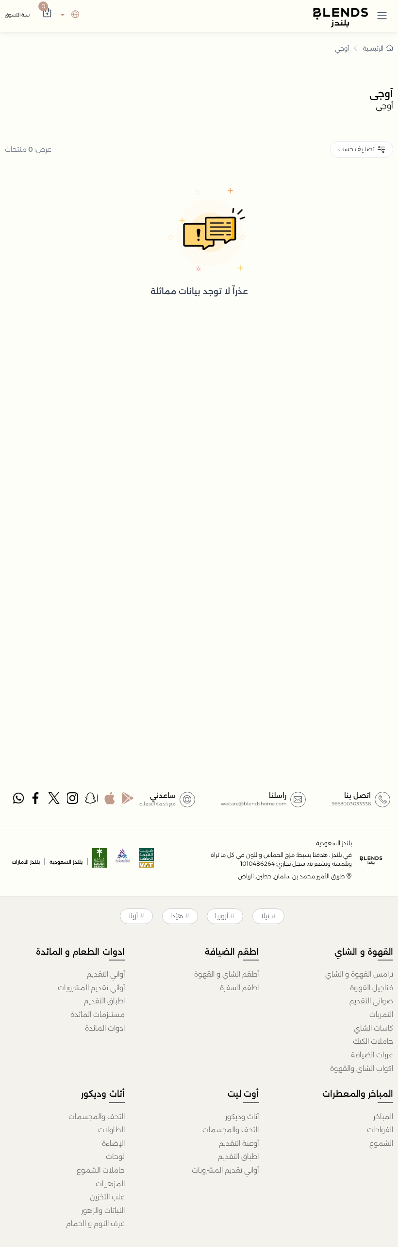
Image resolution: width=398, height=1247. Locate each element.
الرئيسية (373, 48)
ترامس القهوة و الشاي (359, 974)
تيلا (265, 916)
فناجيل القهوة (371, 987)
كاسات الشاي (373, 1028)
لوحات (115, 1156)
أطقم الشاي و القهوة (226, 974)
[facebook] (36, 800)
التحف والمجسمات (230, 1129)
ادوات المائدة (105, 1028)
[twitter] (54, 800)
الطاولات (111, 1129)
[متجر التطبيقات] (109, 800)
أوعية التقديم (239, 1143)
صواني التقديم (371, 1001)
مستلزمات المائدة (97, 1014)
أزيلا (133, 916)
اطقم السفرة (239, 987)
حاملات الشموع (101, 1170)
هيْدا (176, 916)
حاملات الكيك (373, 1041)
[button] (382, 15)
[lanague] (68, 15)
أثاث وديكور (242, 1116)
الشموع (381, 1143)
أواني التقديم (106, 974)
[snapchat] (91, 800)
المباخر (383, 1116)
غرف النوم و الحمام (95, 1223)
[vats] (146, 861)
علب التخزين (107, 1197)
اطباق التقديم (104, 1001)
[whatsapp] (18, 800)
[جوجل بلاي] (127, 800)
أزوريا (221, 916)
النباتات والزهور (103, 1210)
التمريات (381, 1014)
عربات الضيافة (372, 1055)
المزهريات (110, 1183)
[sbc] (123, 861)
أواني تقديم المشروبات (91, 987)
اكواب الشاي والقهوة (361, 1068)
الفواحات (380, 1129)
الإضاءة (113, 1143)
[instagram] (73, 800)
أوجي (342, 48)
